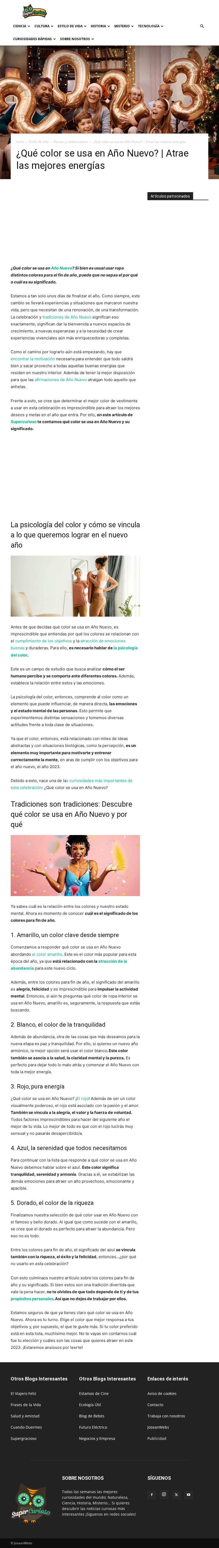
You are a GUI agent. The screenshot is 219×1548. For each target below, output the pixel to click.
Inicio (20, 141)
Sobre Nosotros (75, 39)
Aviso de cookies (162, 1393)
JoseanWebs (158, 1427)
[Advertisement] (145, 12)
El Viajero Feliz (23, 1393)
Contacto (155, 1404)
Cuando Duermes (26, 1427)
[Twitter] (176, 1495)
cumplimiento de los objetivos (43, 640)
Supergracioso (23, 1438)
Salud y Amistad (25, 1415)
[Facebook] (151, 1495)
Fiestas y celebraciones (71, 141)
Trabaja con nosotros (166, 1415)
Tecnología (148, 26)
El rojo (83, 1098)
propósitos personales (32, 1298)
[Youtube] (188, 1495)
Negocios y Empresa (97, 1438)
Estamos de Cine (94, 1393)
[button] (201, 26)
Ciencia (19, 26)
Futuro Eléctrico (93, 1427)
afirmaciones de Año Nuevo (61, 379)
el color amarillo (46, 954)
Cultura (41, 26)
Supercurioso (24, 421)
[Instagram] (164, 1494)
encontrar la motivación (33, 358)
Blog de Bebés (91, 1415)
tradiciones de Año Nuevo (66, 317)
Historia (98, 26)
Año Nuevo (61, 268)
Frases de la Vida (26, 1404)
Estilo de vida (70, 26)
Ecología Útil (90, 1404)
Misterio (122, 26)
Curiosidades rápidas (32, 39)
